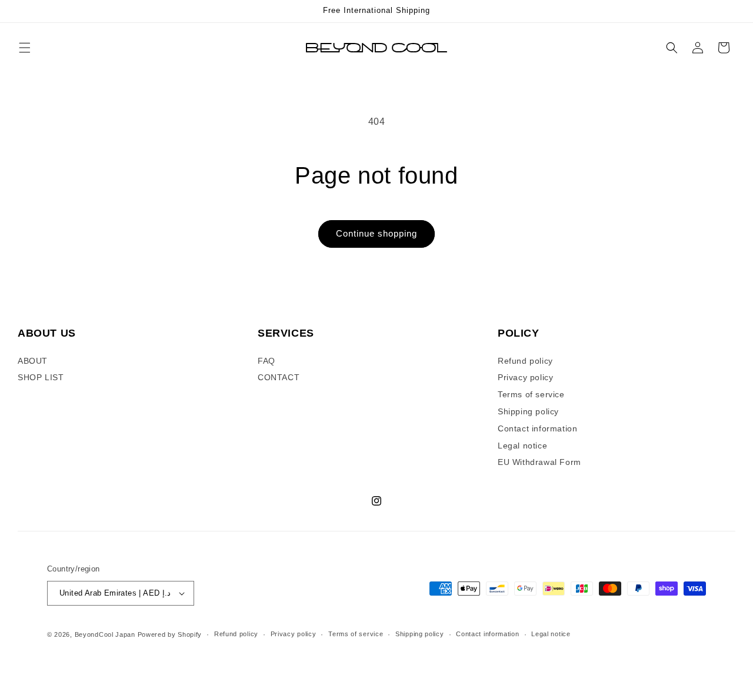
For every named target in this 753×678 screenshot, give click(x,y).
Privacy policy (525, 377)
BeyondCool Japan (105, 634)
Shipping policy (528, 411)
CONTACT (278, 377)
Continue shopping (376, 233)
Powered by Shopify (170, 634)
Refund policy (525, 360)
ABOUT (33, 360)
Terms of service (531, 394)
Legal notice (522, 445)
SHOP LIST (41, 377)
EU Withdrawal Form (539, 462)
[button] (25, 48)
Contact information (537, 428)
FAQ (266, 360)
